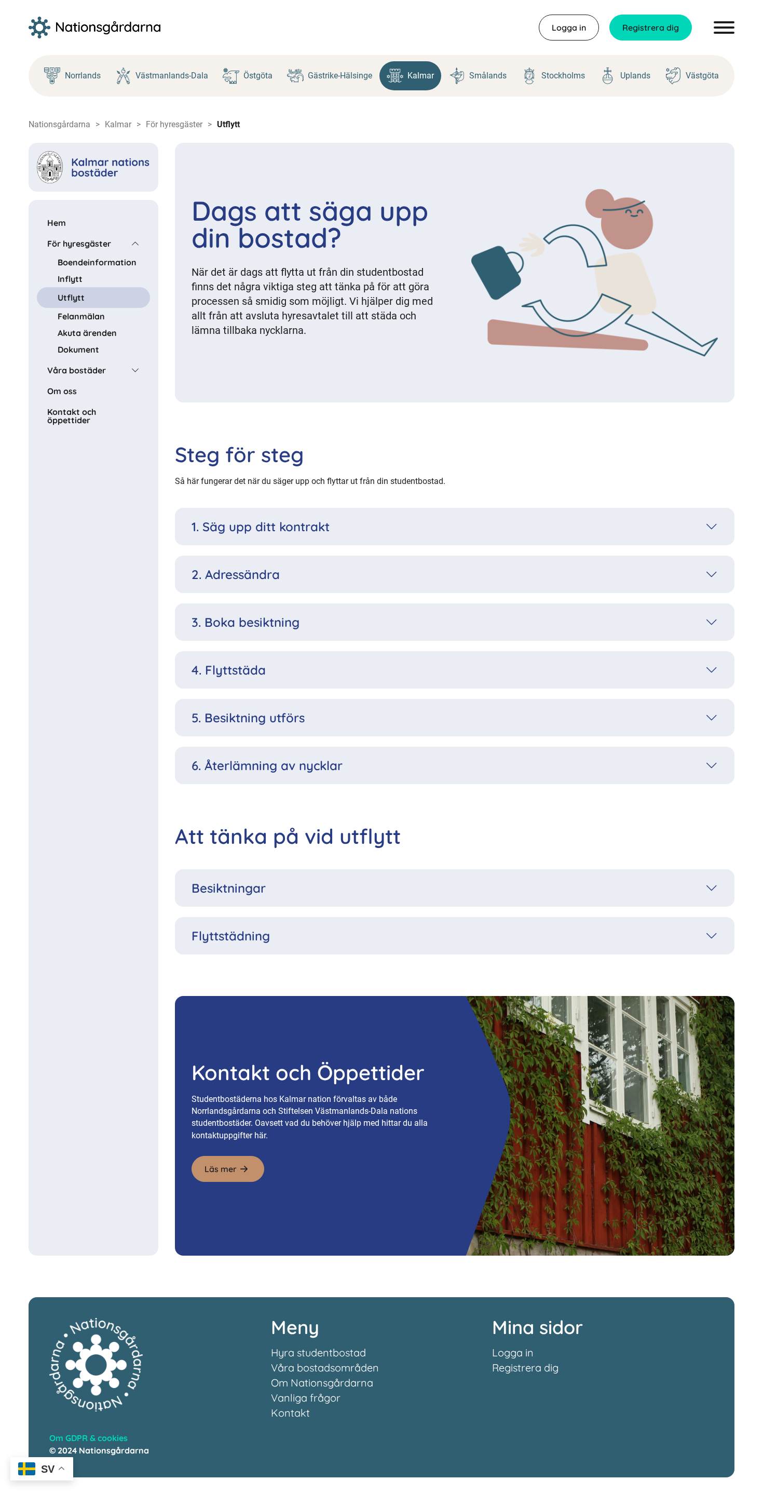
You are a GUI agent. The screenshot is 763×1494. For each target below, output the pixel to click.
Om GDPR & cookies (88, 1438)
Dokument (78, 349)
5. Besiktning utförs (248, 717)
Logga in (569, 27)
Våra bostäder (76, 370)
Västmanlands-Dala (171, 75)
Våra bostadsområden (325, 1367)
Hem (56, 223)
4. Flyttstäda (229, 670)
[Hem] (94, 27)
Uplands (635, 75)
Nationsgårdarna (59, 124)
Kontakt (290, 1412)
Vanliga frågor (305, 1397)
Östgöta (257, 75)
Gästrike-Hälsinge (340, 75)
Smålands (488, 75)
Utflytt (71, 297)
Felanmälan (81, 316)
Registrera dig (650, 27)
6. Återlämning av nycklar (267, 765)
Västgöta (702, 75)
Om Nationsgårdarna (322, 1382)
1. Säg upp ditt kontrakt (261, 526)
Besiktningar (229, 888)
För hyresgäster (174, 124)
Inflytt (70, 279)
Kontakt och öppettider (71, 416)
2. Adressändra (236, 574)
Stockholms (563, 75)
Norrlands (83, 75)
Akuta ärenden (87, 333)
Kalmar (420, 75)
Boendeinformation (97, 262)
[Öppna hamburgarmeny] (724, 27)
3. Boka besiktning (245, 622)
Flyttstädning (231, 936)
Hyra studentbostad (318, 1352)
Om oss (62, 391)
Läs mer (221, 1169)
